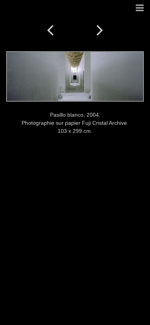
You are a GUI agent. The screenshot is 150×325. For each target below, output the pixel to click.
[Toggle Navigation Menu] (140, 8)
